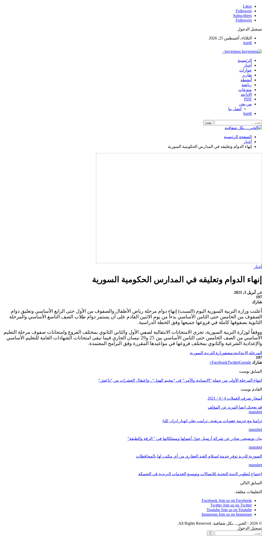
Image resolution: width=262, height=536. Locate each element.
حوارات (245, 70)
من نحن (245, 104)
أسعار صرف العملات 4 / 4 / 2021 (235, 398)
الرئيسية (245, 60)
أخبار (248, 65)
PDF (248, 99)
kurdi (247, 43)
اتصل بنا (235, 109)
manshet (255, 412)
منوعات (245, 89)
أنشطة (246, 80)
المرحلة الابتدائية (248, 353)
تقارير (247, 75)
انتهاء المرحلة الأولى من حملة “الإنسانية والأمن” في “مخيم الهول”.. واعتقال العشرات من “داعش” (180, 380)
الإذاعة (246, 94)
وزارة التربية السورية (207, 353)
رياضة (247, 85)
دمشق (230, 353)
